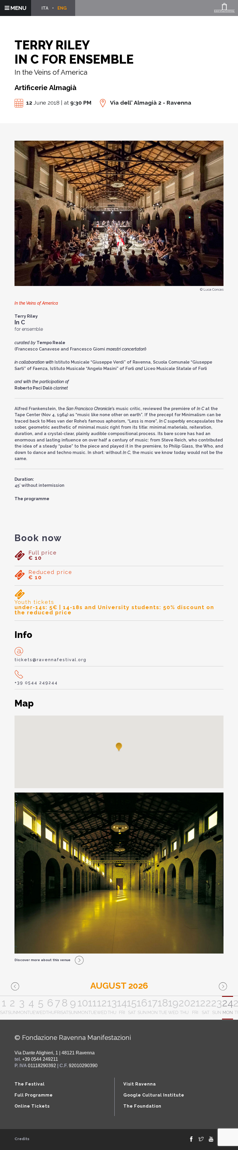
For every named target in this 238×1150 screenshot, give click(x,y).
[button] (119, 747)
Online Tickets (32, 1106)
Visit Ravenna (139, 1083)
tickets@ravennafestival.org (50, 659)
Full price (42, 555)
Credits (22, 1139)
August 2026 (119, 986)
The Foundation (142, 1106)
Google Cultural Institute (153, 1094)
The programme (32, 498)
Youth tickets (114, 607)
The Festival (30, 1083)
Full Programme (34, 1094)
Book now (38, 538)
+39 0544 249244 (36, 682)
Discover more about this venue (43, 960)
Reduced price (50, 575)
